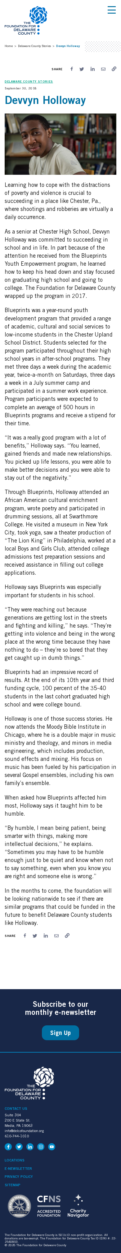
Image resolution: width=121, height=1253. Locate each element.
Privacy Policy (19, 1176)
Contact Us (16, 1108)
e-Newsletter (18, 1168)
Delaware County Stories (34, 46)
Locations (15, 1160)
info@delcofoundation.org (24, 1130)
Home (9, 46)
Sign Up (60, 1032)
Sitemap (12, 1185)
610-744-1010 (17, 1136)
